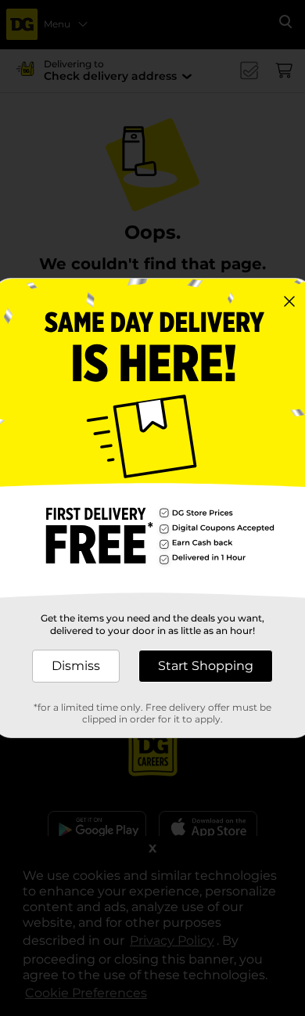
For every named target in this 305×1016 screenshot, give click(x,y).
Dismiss (76, 665)
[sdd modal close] (289, 301)
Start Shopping (205, 665)
